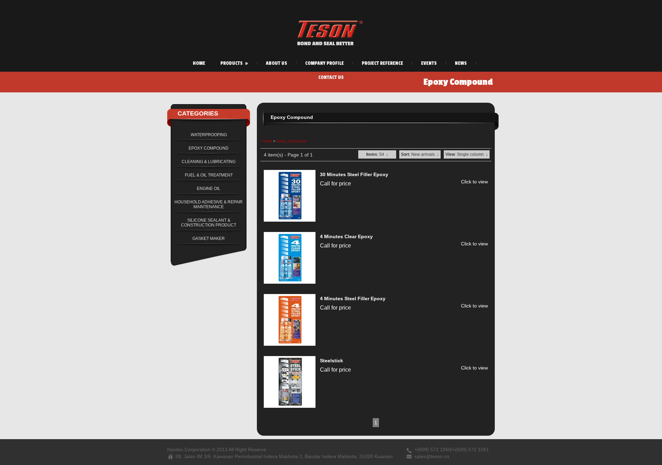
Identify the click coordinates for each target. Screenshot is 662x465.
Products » (234, 63)
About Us (276, 63)
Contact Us (331, 77)
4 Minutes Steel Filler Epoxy (352, 298)
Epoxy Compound (291, 141)
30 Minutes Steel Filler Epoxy (354, 174)
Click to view (474, 181)
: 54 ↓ (377, 154)
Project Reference (382, 63)
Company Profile (324, 63)
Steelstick (331, 360)
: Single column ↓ (466, 154)
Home (199, 63)
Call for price (335, 183)
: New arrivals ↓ (420, 154)
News (461, 63)
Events (429, 63)
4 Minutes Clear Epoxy (346, 236)
